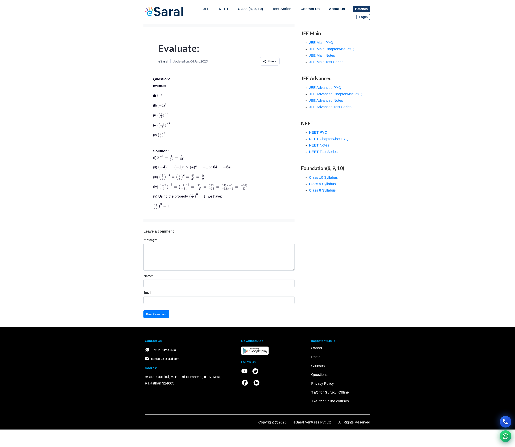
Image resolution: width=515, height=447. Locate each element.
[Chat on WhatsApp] (505, 436)
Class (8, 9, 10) (250, 9)
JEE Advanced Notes (326, 100)
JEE (206, 9)
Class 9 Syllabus (322, 184)
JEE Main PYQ (321, 43)
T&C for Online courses (330, 401)
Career (316, 348)
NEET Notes (319, 145)
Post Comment (156, 314)
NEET (224, 9)
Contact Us (310, 9)
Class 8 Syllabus (322, 190)
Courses (318, 366)
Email (147, 292)
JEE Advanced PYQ (325, 88)
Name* (148, 276)
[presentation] (159, 95)
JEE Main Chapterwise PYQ (331, 49)
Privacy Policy (322, 383)
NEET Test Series (323, 152)
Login (363, 17)
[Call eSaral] (505, 422)
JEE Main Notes (322, 55)
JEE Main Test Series (326, 62)
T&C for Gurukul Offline (330, 392)
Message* (150, 240)
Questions (319, 375)
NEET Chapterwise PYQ (328, 139)
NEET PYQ (318, 132)
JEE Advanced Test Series (330, 107)
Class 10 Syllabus (323, 177)
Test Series (281, 9)
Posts (315, 357)
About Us (337, 9)
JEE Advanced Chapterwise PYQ (335, 94)
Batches (361, 9)
